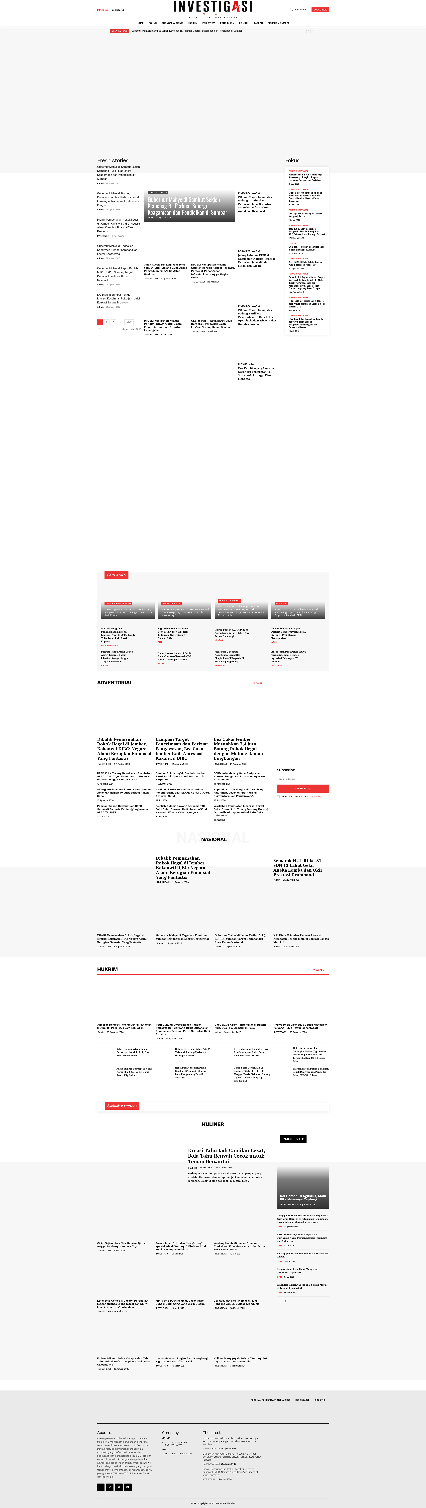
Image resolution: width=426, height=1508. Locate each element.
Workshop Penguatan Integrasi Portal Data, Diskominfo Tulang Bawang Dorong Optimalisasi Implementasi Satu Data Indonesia (241, 810)
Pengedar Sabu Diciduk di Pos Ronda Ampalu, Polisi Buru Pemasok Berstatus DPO (251, 1052)
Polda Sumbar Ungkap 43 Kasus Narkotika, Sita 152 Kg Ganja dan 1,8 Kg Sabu (134, 1072)
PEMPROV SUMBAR (158, 193)
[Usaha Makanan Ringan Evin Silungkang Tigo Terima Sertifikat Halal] (183, 1334)
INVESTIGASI (103, 236)
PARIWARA (281, 603)
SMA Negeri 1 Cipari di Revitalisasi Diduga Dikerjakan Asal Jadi (306, 248)
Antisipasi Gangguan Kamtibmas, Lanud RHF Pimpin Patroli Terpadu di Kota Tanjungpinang (229, 656)
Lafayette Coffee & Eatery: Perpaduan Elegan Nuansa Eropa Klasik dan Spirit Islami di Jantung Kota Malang (122, 1304)
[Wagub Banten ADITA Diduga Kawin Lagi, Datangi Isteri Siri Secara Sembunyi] (260, 635)
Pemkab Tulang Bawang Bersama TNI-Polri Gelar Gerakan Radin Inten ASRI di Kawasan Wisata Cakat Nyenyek (182, 809)
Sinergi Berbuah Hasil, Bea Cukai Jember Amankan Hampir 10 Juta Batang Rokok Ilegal (124, 792)
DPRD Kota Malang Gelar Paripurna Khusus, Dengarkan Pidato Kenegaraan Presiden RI (239, 776)
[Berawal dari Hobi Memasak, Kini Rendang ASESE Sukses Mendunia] (241, 1277)
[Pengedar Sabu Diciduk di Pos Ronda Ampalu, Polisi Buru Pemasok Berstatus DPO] (223, 1052)
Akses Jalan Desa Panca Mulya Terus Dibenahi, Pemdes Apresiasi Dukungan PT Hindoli (288, 656)
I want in (301, 788)
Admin (100, 183)
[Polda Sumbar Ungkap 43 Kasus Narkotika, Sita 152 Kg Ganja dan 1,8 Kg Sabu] (105, 1072)
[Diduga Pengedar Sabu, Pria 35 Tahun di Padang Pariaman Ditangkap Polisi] (164, 1052)
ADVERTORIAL (209, 1479)
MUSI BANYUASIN (109, 645)
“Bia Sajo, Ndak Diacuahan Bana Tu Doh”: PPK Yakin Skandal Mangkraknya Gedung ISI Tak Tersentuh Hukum (306, 323)
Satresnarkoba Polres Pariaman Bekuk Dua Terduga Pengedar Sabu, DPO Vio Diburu (311, 1072)
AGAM (274, 642)
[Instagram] (109, 1487)
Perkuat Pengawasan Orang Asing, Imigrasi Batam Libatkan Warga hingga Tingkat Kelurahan (117, 656)
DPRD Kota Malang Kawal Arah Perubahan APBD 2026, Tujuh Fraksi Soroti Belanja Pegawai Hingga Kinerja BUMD (124, 776)
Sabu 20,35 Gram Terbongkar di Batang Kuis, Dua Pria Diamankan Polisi (241, 1026)
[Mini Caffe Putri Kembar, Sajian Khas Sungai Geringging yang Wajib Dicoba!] (183, 1277)
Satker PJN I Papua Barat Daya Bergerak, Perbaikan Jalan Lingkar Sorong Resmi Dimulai (211, 324)
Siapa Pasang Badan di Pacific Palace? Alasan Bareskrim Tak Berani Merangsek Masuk (175, 656)
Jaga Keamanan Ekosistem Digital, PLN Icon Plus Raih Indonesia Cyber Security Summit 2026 (173, 633)
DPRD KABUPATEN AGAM (118, 603)
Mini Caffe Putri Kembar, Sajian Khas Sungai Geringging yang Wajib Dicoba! (180, 1302)
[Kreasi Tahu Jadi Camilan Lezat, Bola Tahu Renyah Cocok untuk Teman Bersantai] (140, 1165)
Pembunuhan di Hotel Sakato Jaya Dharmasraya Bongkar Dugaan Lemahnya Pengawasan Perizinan (305, 177)
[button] (118, 9)
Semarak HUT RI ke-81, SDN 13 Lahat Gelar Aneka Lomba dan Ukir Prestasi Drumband (298, 868)
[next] (314, 31)
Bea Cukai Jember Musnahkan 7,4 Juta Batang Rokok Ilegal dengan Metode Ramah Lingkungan (238, 748)
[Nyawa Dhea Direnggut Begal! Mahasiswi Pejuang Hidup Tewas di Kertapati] (301, 1000)
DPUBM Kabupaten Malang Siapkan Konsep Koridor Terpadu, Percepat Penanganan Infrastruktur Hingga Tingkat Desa (213, 271)
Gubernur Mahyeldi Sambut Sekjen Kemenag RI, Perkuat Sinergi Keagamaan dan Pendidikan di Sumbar (186, 30)
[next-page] (100, 329)
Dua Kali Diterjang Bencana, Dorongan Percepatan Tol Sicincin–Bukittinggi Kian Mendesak (256, 373)
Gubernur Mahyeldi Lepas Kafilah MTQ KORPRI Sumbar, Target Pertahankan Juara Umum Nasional (240, 938)
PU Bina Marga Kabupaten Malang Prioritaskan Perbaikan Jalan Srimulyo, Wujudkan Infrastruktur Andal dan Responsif (255, 204)
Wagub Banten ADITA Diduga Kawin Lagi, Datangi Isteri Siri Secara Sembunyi (232, 633)
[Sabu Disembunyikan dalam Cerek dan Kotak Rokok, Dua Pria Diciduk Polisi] (105, 1052)
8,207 (129, 322)
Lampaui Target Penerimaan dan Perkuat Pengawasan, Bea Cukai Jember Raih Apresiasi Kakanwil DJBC (182, 748)
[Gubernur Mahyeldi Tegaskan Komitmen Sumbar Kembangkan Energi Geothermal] (183, 911)
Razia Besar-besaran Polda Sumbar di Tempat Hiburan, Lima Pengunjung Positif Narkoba (190, 1072)
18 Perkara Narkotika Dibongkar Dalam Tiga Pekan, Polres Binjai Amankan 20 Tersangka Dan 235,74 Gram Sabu (309, 1054)
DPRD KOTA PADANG (229, 600)
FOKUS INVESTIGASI (298, 171)
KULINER (192, 1168)
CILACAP (293, 243)
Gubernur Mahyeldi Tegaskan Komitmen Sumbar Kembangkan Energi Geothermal (117, 250)
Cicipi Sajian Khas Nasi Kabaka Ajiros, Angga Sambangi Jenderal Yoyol (121, 1244)
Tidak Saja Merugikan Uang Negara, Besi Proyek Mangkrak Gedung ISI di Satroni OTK (307, 303)
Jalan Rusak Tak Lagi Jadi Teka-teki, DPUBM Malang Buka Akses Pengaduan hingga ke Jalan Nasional (165, 269)
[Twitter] (118, 1487)
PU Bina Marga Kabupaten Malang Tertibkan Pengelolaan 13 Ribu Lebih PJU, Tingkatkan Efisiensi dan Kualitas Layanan (257, 317)
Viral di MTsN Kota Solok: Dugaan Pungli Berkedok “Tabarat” (305, 263)
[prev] (308, 31)
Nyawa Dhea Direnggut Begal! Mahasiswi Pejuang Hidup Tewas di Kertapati (300, 1026)
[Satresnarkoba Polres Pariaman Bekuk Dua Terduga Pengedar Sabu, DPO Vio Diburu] (281, 1072)
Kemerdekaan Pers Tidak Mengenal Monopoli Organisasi (297, 1270)
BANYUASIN (277, 665)
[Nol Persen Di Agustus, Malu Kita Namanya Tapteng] (303, 1174)
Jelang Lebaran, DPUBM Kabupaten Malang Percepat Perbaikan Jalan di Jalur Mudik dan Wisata (256, 260)
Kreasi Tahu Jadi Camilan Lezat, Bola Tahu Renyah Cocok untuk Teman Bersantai (226, 1156)
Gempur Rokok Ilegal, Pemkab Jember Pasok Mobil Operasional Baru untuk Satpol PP (181, 776)
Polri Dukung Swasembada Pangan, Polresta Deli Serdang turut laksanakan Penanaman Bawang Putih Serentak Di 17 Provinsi (183, 1029)
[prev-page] (279, 1301)
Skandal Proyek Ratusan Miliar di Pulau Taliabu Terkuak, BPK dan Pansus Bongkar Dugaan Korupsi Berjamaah (305, 197)
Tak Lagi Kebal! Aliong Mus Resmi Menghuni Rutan (305, 215)
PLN (160, 642)
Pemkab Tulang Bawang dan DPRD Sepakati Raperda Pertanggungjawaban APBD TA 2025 (123, 809)
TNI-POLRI (220, 665)
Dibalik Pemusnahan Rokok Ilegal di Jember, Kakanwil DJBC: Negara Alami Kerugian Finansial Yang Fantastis (124, 748)
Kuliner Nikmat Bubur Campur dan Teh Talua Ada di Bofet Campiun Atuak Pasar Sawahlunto (124, 1361)
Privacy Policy (314, 796)
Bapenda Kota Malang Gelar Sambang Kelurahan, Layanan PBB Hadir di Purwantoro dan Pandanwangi (239, 792)
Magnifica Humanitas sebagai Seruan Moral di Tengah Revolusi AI (301, 1286)
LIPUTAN (219, 640)
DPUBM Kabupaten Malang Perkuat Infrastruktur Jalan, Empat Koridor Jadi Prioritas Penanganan (163, 325)
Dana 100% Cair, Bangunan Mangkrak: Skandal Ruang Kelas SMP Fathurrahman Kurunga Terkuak (307, 231)
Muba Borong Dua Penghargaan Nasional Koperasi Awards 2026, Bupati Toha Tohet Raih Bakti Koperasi (118, 635)
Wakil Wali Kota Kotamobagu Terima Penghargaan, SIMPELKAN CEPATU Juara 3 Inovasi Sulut (183, 792)
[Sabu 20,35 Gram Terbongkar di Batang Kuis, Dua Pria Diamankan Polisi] (242, 1000)
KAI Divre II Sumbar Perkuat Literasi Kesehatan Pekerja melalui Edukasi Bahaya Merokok (118, 298)
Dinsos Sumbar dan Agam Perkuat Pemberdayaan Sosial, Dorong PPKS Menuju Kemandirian (288, 633)
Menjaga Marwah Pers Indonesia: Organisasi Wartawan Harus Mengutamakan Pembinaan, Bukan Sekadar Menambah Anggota (302, 1219)
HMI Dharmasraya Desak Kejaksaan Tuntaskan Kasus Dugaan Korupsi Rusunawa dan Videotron (302, 1237)
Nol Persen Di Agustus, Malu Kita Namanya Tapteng (303, 1197)
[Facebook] (101, 1487)
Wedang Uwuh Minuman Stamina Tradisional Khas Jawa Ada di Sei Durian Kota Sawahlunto (240, 1246)
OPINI (279, 1227)
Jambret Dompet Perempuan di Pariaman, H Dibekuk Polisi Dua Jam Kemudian (124, 1026)
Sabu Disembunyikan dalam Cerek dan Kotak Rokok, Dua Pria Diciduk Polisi (132, 1052)
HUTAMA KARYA (246, 364)
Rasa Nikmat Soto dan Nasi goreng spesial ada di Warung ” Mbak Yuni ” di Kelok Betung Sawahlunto (181, 1246)
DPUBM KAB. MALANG (249, 193)
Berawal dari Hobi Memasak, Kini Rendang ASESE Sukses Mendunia (236, 1302)
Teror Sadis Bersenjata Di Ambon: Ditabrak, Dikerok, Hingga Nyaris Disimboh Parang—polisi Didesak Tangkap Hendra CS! (252, 1074)
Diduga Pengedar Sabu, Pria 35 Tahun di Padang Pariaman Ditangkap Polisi (192, 1052)
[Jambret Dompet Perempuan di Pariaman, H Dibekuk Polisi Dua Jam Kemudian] (125, 1000)
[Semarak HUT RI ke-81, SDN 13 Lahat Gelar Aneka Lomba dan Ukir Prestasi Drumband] (242, 869)
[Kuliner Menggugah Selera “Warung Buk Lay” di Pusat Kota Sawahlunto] (241, 1334)
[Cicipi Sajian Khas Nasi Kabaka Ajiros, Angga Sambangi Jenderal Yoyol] (124, 1219)
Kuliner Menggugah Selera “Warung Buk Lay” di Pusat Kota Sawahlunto (240, 1360)
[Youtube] (128, 1487)
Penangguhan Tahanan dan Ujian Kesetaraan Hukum (302, 1255)
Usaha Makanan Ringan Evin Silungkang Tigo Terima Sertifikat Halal (182, 1360)
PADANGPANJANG (172, 603)
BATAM (104, 665)
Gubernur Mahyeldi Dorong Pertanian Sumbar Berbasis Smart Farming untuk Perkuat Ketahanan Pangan (232, 1456)
